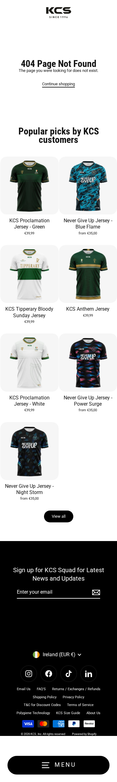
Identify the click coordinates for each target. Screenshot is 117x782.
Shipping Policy (44, 697)
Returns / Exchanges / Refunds (76, 689)
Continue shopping (58, 84)
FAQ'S (41, 689)
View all (59, 516)
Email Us (24, 689)
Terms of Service (80, 705)
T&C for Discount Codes (42, 705)
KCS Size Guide (68, 713)
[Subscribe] (95, 592)
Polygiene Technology (33, 713)
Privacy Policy (73, 697)
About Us (93, 713)
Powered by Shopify (84, 734)
